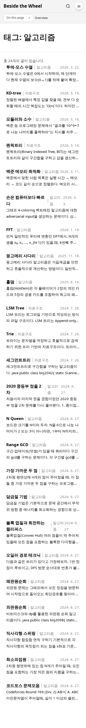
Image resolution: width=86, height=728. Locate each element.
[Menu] (78, 6)
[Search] (68, 6)
